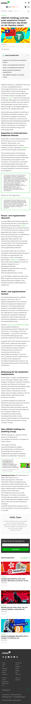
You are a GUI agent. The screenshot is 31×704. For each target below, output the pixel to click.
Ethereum (17, 666)
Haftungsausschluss (7, 696)
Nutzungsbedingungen (19, 696)
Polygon (17, 670)
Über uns (17, 677)
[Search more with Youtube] (9, 657)
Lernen (4, 679)
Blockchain (25, 147)
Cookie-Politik (5, 694)
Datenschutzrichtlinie (15, 694)
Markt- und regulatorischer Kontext (13, 67)
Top (3, 685)
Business (4, 677)
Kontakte (17, 679)
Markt (3, 663)
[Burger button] (28, 2)
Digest (4, 672)
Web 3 (3, 664)
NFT (3, 666)
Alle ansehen (24, 558)
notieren (10, 98)
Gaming (4, 670)
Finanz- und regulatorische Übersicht (14, 65)
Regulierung (5, 681)
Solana (17, 668)
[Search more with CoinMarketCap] (11, 657)
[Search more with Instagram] (14, 657)
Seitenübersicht (6, 690)
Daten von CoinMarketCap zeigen (18, 325)
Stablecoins (14, 260)
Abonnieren (15, 549)
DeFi (16, 672)
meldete (23, 226)
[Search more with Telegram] (3, 657)
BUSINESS (3, 15)
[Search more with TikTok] (6, 657)
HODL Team (3, 44)
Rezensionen (5, 683)
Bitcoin (17, 664)
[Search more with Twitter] (17, 657)
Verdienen (4, 668)
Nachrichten (18, 663)
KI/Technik (4, 674)
